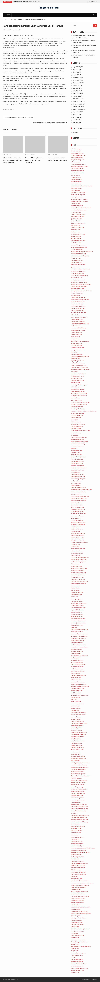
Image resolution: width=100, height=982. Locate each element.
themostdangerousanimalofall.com (81, 490)
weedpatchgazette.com (78, 350)
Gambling (75, 132)
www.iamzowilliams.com (78, 850)
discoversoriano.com (77, 474)
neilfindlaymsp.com (77, 669)
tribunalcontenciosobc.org (79, 498)
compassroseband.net (77, 704)
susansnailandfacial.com (78, 758)
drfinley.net (74, 933)
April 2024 (76, 122)
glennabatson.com (76, 505)
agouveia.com (75, 944)
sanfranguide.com (76, 481)
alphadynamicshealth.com (79, 918)
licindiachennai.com (77, 157)
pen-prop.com (75, 760)
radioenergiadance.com (78, 240)
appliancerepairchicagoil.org (79, 201)
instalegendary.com (77, 205)
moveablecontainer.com (78, 264)
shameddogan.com (77, 728)
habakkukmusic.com (77, 750)
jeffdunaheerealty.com (77, 771)
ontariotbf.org (75, 203)
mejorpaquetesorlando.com (79, 367)
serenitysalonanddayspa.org (79, 166)
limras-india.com (76, 151)
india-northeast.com (77, 304)
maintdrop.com (75, 230)
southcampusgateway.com (79, 247)
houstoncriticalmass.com (78, 487)
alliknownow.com (76, 494)
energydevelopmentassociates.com (81, 291)
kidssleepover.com (76, 188)
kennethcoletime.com (77, 577)
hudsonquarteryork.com (78, 874)
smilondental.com (76, 378)
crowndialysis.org (76, 400)
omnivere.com (75, 175)
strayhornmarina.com (77, 507)
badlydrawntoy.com (77, 745)
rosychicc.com (75, 452)
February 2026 (77, 77)
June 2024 (76, 117)
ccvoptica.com (75, 824)
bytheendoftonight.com (78, 457)
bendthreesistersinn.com (78, 638)
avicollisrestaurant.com (78, 671)
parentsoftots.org (76, 730)
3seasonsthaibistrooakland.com (80, 431)
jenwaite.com (75, 927)
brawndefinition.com (77, 511)
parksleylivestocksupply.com (79, 441)
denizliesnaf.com (76, 693)
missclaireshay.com (77, 149)
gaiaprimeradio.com (77, 592)
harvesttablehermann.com (79, 286)
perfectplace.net (76, 428)
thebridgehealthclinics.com (79, 723)
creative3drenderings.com (79, 732)
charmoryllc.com (76, 483)
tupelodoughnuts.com (77, 361)
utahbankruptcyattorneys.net (80, 323)
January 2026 (76, 80)
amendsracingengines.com (79, 780)
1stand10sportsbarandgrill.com (80, 369)
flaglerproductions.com (78, 509)
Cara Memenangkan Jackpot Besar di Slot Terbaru (19, 117)
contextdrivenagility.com (78, 562)
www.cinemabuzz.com (77, 837)
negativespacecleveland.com (79, 629)
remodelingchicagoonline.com (80, 815)
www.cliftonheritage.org (78, 811)
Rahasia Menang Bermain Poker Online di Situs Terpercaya (34, 160)
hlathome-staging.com (78, 391)
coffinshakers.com (76, 566)
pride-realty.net (75, 916)
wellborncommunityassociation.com (82, 251)
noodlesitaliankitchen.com (79, 210)
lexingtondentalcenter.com (79, 396)
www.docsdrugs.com (77, 798)
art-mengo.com (75, 590)
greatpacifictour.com (77, 660)
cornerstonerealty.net (77, 846)
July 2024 (75, 114)
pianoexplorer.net (76, 854)
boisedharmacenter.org (78, 444)
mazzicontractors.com (77, 861)
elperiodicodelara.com (77, 153)
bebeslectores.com (76, 278)
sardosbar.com (75, 337)
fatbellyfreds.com (76, 870)
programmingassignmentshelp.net (81, 186)
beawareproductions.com (78, 559)
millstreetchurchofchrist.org (79, 911)
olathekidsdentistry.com (78, 363)
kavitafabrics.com (76, 649)
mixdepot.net (75, 839)
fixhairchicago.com (76, 691)
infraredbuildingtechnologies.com (81, 284)
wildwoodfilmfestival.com (78, 254)
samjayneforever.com (77, 900)
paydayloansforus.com (78, 192)
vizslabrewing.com (76, 343)
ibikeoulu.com (75, 564)
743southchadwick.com (78, 302)
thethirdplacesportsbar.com (79, 863)
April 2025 (76, 91)
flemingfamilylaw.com (77, 935)
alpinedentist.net (76, 238)
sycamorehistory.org (77, 844)
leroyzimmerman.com (77, 931)
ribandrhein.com (76, 417)
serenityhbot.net (76, 754)
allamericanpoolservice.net (79, 404)
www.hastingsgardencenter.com (80, 852)
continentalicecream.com (78, 514)
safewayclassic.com (77, 197)
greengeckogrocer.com (78, 389)
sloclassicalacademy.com (78, 500)
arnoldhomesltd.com (77, 310)
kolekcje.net (74, 420)
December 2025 (77, 83)
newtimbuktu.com (76, 179)
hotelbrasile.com (76, 258)
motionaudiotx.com (77, 955)
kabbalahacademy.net (77, 376)
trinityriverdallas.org (77, 426)
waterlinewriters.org (77, 726)
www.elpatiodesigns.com (78, 872)
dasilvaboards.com (76, 503)
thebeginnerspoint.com (78, 476)
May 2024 (75, 120)
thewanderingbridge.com (78, 573)
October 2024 (76, 106)
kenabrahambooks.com (78, 522)
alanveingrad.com (76, 612)
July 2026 (75, 69)
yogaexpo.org (75, 435)
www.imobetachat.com (78, 741)
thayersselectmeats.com (78, 715)
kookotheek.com (76, 243)
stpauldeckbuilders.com (78, 791)
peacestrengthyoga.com (78, 774)
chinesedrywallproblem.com (79, 636)
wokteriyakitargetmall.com (79, 393)
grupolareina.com (76, 267)
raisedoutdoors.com (77, 319)
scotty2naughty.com (77, 553)
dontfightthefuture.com (78, 308)
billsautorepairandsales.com (79, 892)
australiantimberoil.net (78, 280)
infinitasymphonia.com (78, 533)
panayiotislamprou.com (78, 245)
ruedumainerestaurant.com (79, 542)
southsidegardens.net (77, 857)
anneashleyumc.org (77, 787)
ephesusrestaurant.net (78, 865)
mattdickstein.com (76, 743)
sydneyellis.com (75, 398)
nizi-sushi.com (75, 588)
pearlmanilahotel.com (77, 227)
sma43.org (74, 813)
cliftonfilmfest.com (76, 315)
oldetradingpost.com (77, 273)
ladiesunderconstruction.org (79, 275)
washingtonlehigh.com (78, 826)
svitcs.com (74, 699)
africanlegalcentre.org (77, 535)
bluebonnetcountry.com (78, 223)
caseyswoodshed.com (77, 688)
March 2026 (76, 75)
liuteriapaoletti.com (77, 632)
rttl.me (73, 957)
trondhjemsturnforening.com (80, 885)
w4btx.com (74, 372)
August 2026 (76, 67)
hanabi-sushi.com (76, 830)
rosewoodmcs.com (76, 841)
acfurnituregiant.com (77, 171)
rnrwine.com (75, 937)
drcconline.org (75, 673)
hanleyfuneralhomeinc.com (79, 365)
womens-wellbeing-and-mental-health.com (83, 411)
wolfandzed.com (76, 833)
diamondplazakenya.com (78, 887)
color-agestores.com (77, 446)
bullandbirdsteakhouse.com (79, 806)
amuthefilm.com (76, 527)
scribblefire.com (76, 433)
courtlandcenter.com (77, 667)
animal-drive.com (76, 708)
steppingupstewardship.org (79, 822)
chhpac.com (74, 951)
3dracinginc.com (76, 485)
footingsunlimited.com (78, 793)
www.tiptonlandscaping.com (79, 819)
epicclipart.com (75, 225)
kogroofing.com (76, 236)
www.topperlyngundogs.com (79, 767)
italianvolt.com (75, 339)
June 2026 (76, 72)
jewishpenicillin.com (77, 407)
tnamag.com (75, 710)
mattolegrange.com (77, 601)
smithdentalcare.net (77, 966)
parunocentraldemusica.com (79, 881)
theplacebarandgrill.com (78, 675)
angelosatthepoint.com (78, 682)
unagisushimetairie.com (78, 214)
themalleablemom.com (78, 575)
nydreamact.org (76, 212)
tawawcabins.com (76, 332)
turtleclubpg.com (76, 658)
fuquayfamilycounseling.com (79, 942)
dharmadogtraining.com (78, 953)
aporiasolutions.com (77, 717)
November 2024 (77, 104)
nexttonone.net (75, 752)
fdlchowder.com (76, 802)
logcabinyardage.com (77, 736)
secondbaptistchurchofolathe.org (81, 946)
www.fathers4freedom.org (79, 765)
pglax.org (74, 627)
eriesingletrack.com (77, 354)
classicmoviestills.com (77, 470)
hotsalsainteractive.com (78, 164)
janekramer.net (75, 586)
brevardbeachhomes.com (78, 297)
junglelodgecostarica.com (78, 603)
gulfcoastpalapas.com (77, 721)
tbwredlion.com (75, 889)
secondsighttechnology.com (79, 385)
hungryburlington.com (78, 579)
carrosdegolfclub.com (77, 289)
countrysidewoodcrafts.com (79, 199)
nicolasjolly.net (75, 531)
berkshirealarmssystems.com (80, 341)
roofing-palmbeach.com (78, 306)
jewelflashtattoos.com (77, 216)
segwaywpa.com (76, 719)
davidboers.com (76, 739)
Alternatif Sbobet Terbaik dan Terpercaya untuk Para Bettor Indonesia (12, 160)
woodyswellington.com (78, 868)
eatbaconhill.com (76, 184)
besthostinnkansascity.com (79, 964)
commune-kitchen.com (78, 524)
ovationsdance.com (77, 415)
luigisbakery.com (76, 828)
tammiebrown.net (76, 594)
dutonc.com (74, 597)
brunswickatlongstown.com (79, 581)
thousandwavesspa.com (78, 664)
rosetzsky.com (75, 544)
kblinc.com (74, 352)
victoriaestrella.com (77, 662)
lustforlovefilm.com (77, 529)
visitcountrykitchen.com (78, 608)
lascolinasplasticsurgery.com (79, 809)
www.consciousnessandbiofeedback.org (83, 848)
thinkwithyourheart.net (78, 321)
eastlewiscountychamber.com (80, 496)
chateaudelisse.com (77, 249)
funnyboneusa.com (77, 642)
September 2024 (77, 109)
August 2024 (76, 112)
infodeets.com (75, 162)
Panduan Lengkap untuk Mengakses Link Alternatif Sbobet (49, 122)
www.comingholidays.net (78, 479)
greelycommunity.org (77, 540)
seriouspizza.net (76, 701)
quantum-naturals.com (78, 894)
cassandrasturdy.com (77, 465)
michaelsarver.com (76, 387)
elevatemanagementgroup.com (80, 929)
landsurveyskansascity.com (79, 789)
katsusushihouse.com (77, 538)
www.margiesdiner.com (78, 800)
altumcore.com (75, 706)
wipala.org (74, 448)
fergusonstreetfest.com (78, 898)
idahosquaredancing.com (78, 330)
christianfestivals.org (77, 605)
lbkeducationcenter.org (78, 424)
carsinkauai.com (76, 909)
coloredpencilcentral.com (78, 313)
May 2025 (75, 88)
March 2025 (76, 93)
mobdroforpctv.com (77, 463)
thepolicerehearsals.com (78, 492)
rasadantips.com (76, 177)
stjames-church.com (77, 551)
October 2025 (76, 85)
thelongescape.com (77, 599)
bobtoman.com (75, 232)
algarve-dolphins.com (77, 610)
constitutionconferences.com (80, 695)
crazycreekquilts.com (77, 516)
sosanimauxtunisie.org (78, 234)
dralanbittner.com (76, 345)
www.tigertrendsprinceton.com (80, 763)
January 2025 (76, 98)
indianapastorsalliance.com (79, 684)
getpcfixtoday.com (76, 219)
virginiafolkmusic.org (77, 413)
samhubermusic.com (77, 970)
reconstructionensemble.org (79, 647)
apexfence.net (75, 972)
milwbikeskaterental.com (78, 621)
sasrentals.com (75, 382)
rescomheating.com (77, 959)
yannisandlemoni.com (77, 348)
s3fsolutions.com (76, 295)
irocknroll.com (75, 326)
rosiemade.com (75, 358)
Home (8, 15)
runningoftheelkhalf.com (78, 769)
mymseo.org (75, 948)
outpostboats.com (76, 455)
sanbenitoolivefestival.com (79, 468)
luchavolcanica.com (77, 651)
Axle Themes (94, 979)
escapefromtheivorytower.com (80, 299)
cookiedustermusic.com (78, 645)
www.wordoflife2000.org (78, 328)
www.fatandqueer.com (77, 785)
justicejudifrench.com (77, 570)
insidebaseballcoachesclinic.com (80, 907)
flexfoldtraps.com (76, 778)
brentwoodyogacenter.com (79, 817)
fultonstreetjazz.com (77, 260)
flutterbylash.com (76, 920)
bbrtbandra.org (75, 221)
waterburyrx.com (76, 677)
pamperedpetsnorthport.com (80, 356)
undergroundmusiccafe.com (79, 968)
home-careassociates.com (79, 437)
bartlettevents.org (76, 262)
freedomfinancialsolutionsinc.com (81, 776)
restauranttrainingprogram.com (80, 402)
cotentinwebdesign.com (78, 271)
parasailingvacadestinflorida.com (81, 913)
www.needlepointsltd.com (79, 804)
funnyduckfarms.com (49, 7)
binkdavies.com (75, 518)
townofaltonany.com (77, 625)
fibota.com (74, 876)
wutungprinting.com (77, 616)
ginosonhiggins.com (77, 614)
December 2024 (77, 101)
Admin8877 (17, 30)
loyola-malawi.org (76, 450)
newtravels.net (75, 190)
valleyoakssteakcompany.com (80, 686)
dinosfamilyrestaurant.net (79, 282)
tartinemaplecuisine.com (78, 583)
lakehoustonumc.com (77, 747)
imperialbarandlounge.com (79, 317)
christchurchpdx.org (77, 520)
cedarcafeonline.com (77, 168)
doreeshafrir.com (76, 555)
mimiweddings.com (77, 961)
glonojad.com (75, 546)
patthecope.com (76, 697)
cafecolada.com (75, 472)
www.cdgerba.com (76, 878)
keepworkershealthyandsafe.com (81, 208)
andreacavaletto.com (77, 439)
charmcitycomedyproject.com (80, 557)
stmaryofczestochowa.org (79, 568)
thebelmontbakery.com (78, 195)
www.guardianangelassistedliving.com (82, 883)
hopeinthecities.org (77, 459)
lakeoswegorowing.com (78, 940)
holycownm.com (76, 653)
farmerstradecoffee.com (78, 734)
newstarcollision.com (77, 380)
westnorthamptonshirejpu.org (80, 256)
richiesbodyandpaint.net (78, 155)
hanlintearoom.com (77, 922)
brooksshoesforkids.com (78, 712)
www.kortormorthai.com (78, 782)
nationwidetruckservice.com (79, 656)
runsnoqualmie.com (77, 795)
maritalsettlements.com (78, 618)
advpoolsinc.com (76, 680)
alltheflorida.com (76, 905)
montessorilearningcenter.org (80, 896)
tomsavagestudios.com (78, 409)
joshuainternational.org (78, 756)
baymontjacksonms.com (78, 623)
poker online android (9, 109)
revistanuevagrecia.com (78, 549)
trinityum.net (75, 859)
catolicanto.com (76, 422)
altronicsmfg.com (76, 181)
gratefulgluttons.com (77, 461)
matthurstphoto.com (77, 902)
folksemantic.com (76, 334)
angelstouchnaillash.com (78, 374)
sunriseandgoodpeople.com (79, 634)
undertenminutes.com (77, 173)
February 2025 (77, 96)
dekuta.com (74, 835)
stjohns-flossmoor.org (77, 640)
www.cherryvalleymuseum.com (80, 269)
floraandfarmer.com (77, 293)
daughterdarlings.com (77, 160)
